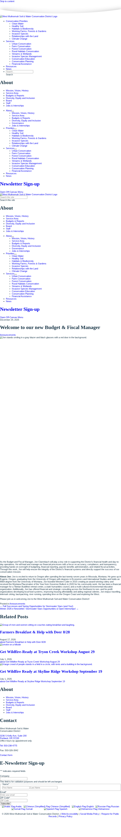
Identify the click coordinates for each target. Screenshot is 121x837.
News (9, 69)
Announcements (8, 335)
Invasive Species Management (27, 56)
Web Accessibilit (69, 814)
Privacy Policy (65, 816)
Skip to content (7, 1)
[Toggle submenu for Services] (15, 274)
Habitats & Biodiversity (23, 28)
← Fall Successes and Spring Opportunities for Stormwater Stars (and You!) (36, 606)
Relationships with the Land (25, 36)
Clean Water (18, 23)
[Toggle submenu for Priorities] (15, 128)
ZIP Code (5, 797)
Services (10, 41)
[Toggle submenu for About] (13, 111)
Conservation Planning (22, 61)
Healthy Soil (17, 26)
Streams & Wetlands (22, 54)
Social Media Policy (89, 814)
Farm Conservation (21, 46)
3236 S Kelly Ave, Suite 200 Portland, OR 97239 (13, 736)
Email (3, 792)
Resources (11, 66)
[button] (9, 74)
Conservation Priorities (17, 21)
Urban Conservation (21, 43)
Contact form (6, 755)
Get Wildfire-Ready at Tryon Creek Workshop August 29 (47, 652)
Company (4, 776)
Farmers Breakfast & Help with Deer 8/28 (35, 632)
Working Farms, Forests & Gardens (29, 31)
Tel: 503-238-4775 (8, 745)
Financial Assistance (22, 64)
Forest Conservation (21, 49)
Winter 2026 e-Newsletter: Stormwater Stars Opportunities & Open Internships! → (39, 608)
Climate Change (19, 38)
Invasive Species (20, 33)
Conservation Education (23, 59)
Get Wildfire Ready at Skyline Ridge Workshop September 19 (51, 671)
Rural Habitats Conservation (25, 51)
